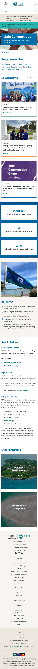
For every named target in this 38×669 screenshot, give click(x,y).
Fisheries (19, 569)
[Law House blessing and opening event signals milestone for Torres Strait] (19, 99)
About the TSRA (19, 610)
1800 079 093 (21, 542)
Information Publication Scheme (19, 640)
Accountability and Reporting (19, 621)
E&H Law (26, 390)
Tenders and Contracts (19, 601)
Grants (19, 592)
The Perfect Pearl (18, 646)
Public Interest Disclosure (19, 643)
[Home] (18, 4)
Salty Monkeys (9, 421)
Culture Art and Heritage (19, 566)
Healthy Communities (19, 577)
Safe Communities (19, 580)
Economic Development (19, 563)
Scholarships (19, 595)
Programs (7, 52)
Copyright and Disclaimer (19, 635)
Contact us (19, 624)
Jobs (19, 598)
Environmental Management (19, 571)
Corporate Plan (19, 618)
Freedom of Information (19, 638)
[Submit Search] (35, 11)
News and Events (19, 616)
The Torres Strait (19, 613)
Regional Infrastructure (19, 583)
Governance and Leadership (19, 574)
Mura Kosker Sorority (11, 366)
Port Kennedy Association (12, 363)
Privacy (19, 632)
